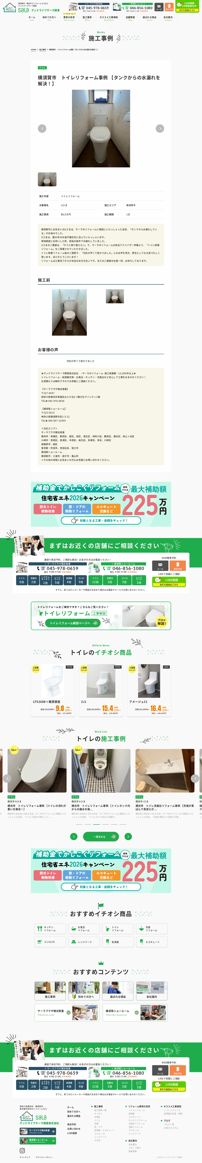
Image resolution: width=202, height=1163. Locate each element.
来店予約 (71, 1124)
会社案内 (133, 1144)
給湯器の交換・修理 (173, 1113)
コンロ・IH (99, 1133)
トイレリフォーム (137, 1110)
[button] (42, 128)
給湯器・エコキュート (104, 1130)
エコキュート (135, 1116)
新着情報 (133, 1151)
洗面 (96, 1123)
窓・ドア (98, 1126)
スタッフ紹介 (135, 1147)
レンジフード (100, 1136)
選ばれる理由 (73, 1115)
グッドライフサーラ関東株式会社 (39, 1122)
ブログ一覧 (169, 1124)
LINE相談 (72, 1133)
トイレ (97, 1120)
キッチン (98, 1113)
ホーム (70, 1107)
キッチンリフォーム (138, 1120)
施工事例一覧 (100, 1110)
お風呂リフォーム (137, 1123)
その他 (97, 1140)
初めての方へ (73, 1111)
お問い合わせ (73, 1128)
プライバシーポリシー (44, 1157)
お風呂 (97, 1116)
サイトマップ (25, 1157)
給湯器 (132, 1113)
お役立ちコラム (171, 1127)
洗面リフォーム (136, 1126)
